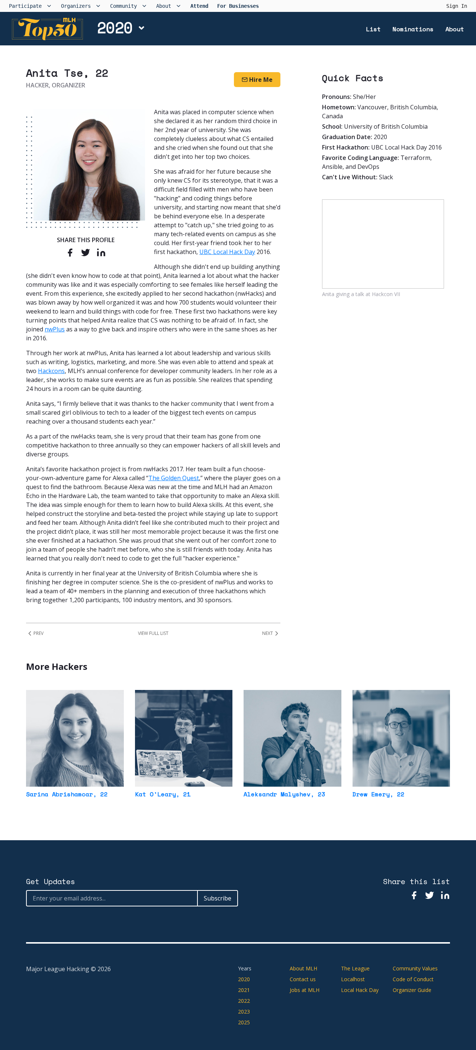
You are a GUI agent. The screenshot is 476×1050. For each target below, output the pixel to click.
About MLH (303, 968)
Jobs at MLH (304, 989)
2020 (115, 27)
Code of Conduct (413, 979)
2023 (244, 1011)
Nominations (413, 29)
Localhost (353, 979)
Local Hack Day (360, 989)
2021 (244, 989)
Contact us (303, 979)
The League (355, 968)
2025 (244, 1022)
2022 (244, 1000)
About (455, 29)
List (373, 29)
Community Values (415, 968)
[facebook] (70, 252)
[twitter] (85, 252)
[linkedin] (101, 252)
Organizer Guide (412, 989)
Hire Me (261, 80)
